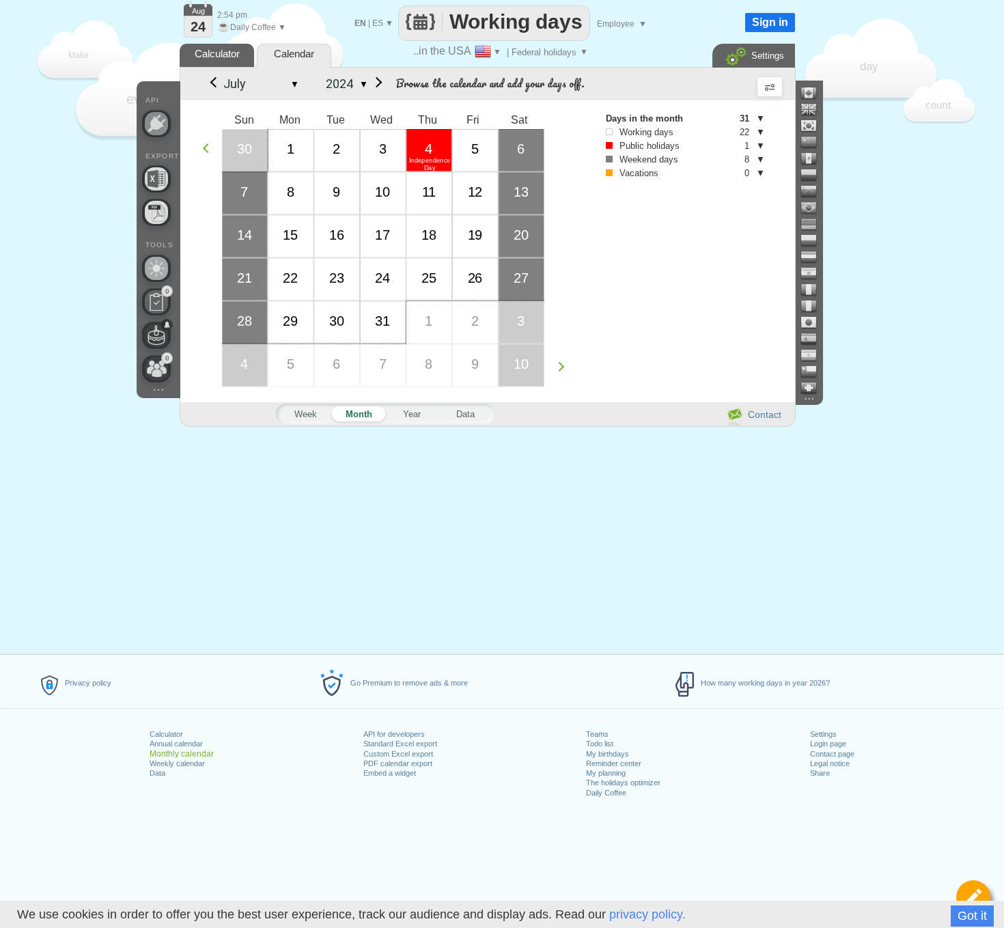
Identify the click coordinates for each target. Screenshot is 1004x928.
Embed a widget (389, 773)
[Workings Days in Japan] (814, 322)
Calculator (166, 734)
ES (377, 23)
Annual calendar (176, 744)
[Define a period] (973, 897)
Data (157, 773)
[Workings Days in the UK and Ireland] (814, 109)
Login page (828, 744)
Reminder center (613, 763)
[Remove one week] (209, 148)
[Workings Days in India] (814, 273)
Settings (823, 734)
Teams (597, 734)
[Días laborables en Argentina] (814, 355)
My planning (606, 773)
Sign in (770, 22)
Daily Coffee (606, 793)
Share (820, 773)
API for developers (394, 734)
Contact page (832, 754)
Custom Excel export (398, 754)
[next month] (376, 84)
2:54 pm (232, 15)
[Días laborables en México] (814, 158)
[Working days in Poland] (814, 240)
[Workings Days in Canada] (814, 93)
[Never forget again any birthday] (156, 335)
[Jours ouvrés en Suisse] (814, 388)
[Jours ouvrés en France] (814, 289)
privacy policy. (647, 914)
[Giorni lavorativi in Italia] (814, 306)
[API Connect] (156, 123)
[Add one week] (564, 366)
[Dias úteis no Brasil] (814, 207)
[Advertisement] (487, 538)
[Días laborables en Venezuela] (814, 191)
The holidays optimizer (623, 782)
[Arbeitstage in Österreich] (814, 257)
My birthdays (607, 754)
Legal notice (830, 763)
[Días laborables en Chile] (814, 371)
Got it (972, 916)
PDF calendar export (397, 763)
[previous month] (212, 84)
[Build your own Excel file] (156, 179)
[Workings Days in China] (814, 142)
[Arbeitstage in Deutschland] (814, 224)
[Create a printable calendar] (156, 212)
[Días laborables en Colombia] (814, 175)
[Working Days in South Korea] (814, 125)
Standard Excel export (400, 744)
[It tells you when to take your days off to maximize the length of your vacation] (156, 268)
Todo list (599, 744)
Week (305, 414)
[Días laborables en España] (814, 339)
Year (412, 414)
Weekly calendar (177, 763)
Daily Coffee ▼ (251, 27)
